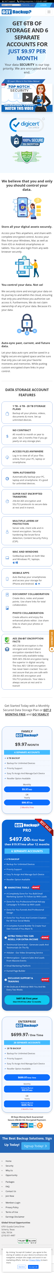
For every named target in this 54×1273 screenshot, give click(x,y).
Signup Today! (34, 1146)
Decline (22, 1267)
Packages (10, 1182)
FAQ (7, 1186)
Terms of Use (12, 1212)
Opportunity (11, 1175)
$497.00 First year (27, 1000)
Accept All (33, 1267)
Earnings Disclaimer (15, 1216)
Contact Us (11, 1191)
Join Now (10, 1196)
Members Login (13, 1202)
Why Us (9, 1170)
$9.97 (27, 789)
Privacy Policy (12, 1207)
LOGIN (43, 5)
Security (9, 1165)
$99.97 (27, 802)
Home (8, 1161)
